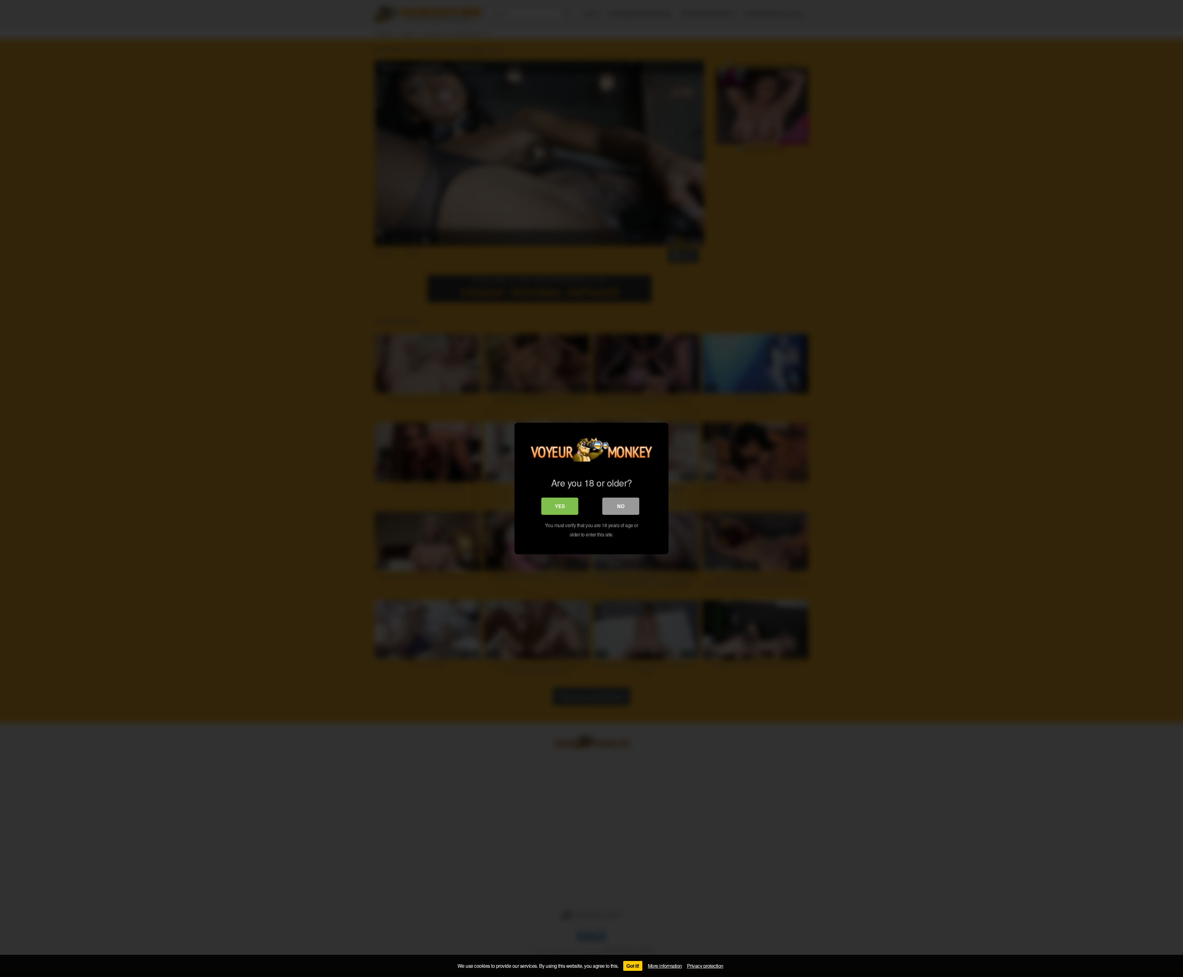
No (620, 506)
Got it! (632, 965)
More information (665, 965)
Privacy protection (705, 965)
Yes (560, 506)
